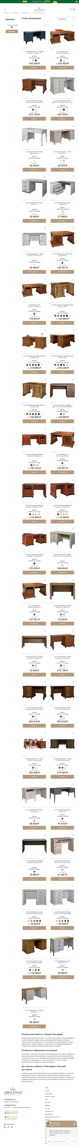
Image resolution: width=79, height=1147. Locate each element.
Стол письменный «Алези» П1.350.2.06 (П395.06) (62, 708)
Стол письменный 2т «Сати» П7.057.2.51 (62, 152)
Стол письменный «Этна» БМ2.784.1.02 (62, 962)
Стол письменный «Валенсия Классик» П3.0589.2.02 (34, 455)
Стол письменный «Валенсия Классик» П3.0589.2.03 (34, 555)
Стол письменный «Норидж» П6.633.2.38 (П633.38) (34, 861)
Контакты (48, 1102)
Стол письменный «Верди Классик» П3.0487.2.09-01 (62, 305)
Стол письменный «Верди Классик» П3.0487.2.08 (62, 356)
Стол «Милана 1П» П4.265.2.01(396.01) (34, 305)
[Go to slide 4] (33, 48)
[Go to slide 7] (42, 48)
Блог (46, 1099)
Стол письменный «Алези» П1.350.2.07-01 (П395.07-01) (34, 101)
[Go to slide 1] (24, 48)
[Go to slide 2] (27, 48)
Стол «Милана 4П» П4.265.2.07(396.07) (34, 606)
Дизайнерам (49, 1114)
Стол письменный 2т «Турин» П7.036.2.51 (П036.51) (34, 254)
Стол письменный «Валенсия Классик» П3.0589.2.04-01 (34, 506)
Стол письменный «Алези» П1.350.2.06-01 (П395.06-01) (34, 708)
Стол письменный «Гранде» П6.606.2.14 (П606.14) (34, 657)
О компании (48, 1093)
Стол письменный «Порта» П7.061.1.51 (34, 203)
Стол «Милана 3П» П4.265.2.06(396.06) (62, 455)
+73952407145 (9, 1105)
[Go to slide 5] (36, 48)
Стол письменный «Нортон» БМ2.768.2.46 (34, 152)
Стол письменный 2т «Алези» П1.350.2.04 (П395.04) (62, 759)
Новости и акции (50, 1096)
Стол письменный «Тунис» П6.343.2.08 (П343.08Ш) (34, 962)
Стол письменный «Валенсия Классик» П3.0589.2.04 (62, 506)
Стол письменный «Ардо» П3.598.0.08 (62, 203)
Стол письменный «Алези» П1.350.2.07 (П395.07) (62, 657)
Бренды (47, 1120)
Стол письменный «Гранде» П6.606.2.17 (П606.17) (62, 606)
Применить (11, 31)
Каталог (47, 1091)
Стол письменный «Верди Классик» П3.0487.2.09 (34, 406)
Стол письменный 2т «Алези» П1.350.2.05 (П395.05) (34, 759)
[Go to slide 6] (39, 48)
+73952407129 (9, 1100)
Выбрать (34, 67)
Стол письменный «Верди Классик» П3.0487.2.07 (34, 356)
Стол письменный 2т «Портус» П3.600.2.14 (34, 1011)
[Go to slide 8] (45, 48)
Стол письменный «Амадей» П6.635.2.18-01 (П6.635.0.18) (62, 555)
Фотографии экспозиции (52, 1117)
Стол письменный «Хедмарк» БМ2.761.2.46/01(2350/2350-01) (62, 406)
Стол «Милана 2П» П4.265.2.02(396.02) (62, 52)
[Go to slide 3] (30, 48)
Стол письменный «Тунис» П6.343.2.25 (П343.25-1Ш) (34, 912)
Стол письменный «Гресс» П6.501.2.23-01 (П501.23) (62, 861)
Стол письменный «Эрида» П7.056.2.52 (34, 810)
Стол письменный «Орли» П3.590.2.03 (62, 810)
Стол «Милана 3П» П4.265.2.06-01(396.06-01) (62, 254)
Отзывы (47, 1108)
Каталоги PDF (49, 1111)
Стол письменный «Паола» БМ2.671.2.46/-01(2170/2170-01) (62, 101)
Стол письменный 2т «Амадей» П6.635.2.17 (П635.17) (34, 52)
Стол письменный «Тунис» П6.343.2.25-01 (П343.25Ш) (62, 912)
